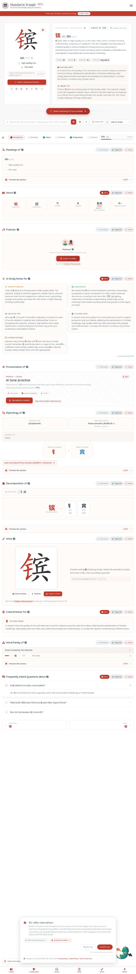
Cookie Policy (73, 958)
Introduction (18, 137)
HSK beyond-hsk (76, 28)
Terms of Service (85, 958)
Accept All (105, 947)
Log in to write (54, 594)
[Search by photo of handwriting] (80, 122)
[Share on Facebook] (16, 89)
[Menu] (131, 5)
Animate (37, 594)
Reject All (88, 947)
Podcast (61, 137)
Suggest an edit (120, 28)
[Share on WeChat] (27, 89)
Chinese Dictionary (62, 28)
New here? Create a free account (48, 401)
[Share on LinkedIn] (21, 89)
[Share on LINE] (36, 89)
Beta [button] (40, 4)
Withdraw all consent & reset (102, 952)
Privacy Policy (63, 958)
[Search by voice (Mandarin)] (86, 122)
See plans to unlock (21, 400)
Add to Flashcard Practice (28, 82)
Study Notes (78, 137)
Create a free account (71, 264)
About (48, 137)
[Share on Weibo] (32, 89)
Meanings (34, 137)
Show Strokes (20, 594)
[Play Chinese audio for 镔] (43, 30)
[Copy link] (42, 89)
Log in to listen (69, 258)
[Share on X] (12, 89)
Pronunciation (95, 137)
